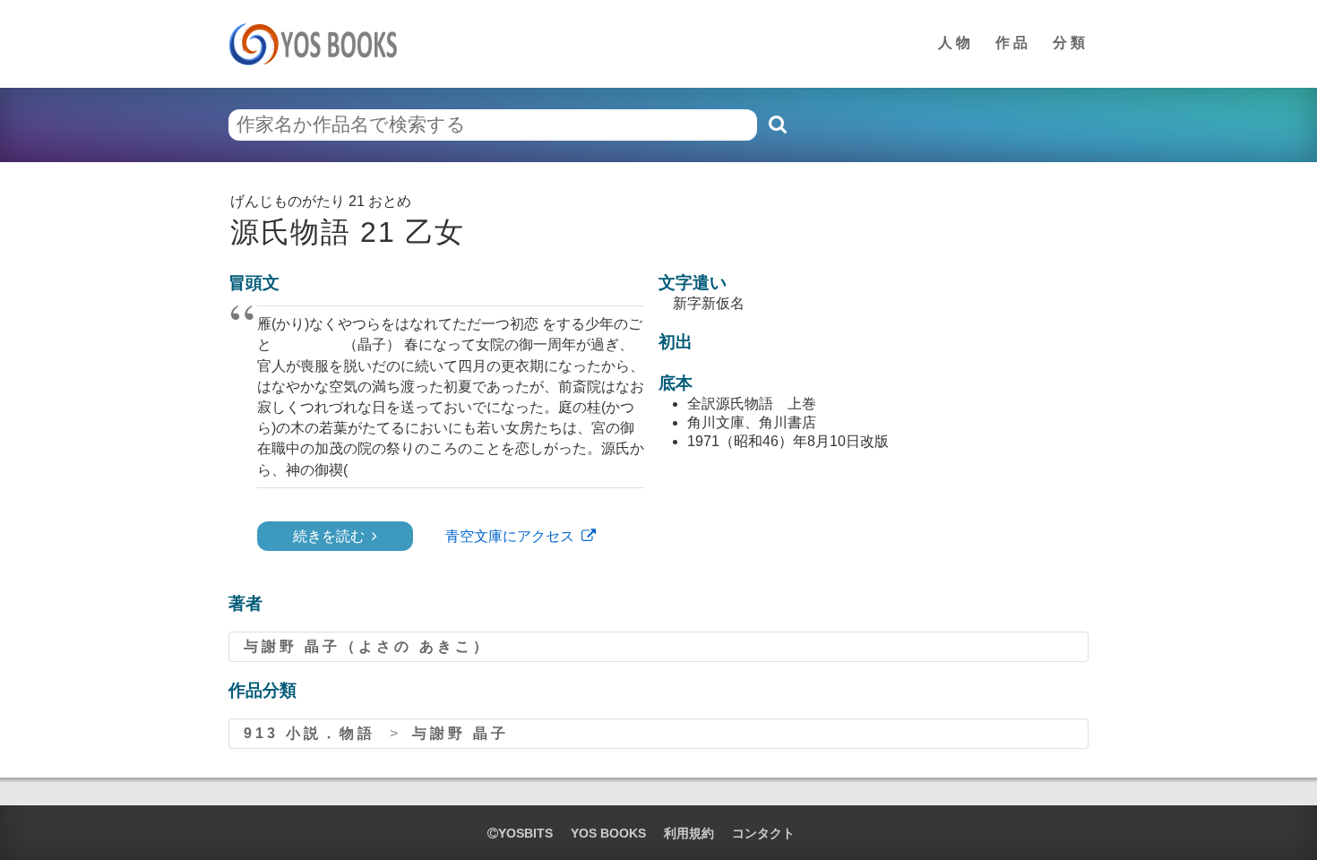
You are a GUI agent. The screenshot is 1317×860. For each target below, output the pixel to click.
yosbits (525, 833)
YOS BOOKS (608, 833)
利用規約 (689, 833)
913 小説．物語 (309, 733)
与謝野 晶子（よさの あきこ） (367, 646)
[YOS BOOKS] (318, 44)
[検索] (777, 124)
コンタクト (763, 833)
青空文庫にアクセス (509, 536)
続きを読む (329, 536)
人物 (956, 42)
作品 (1013, 42)
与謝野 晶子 (460, 733)
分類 (1071, 42)
